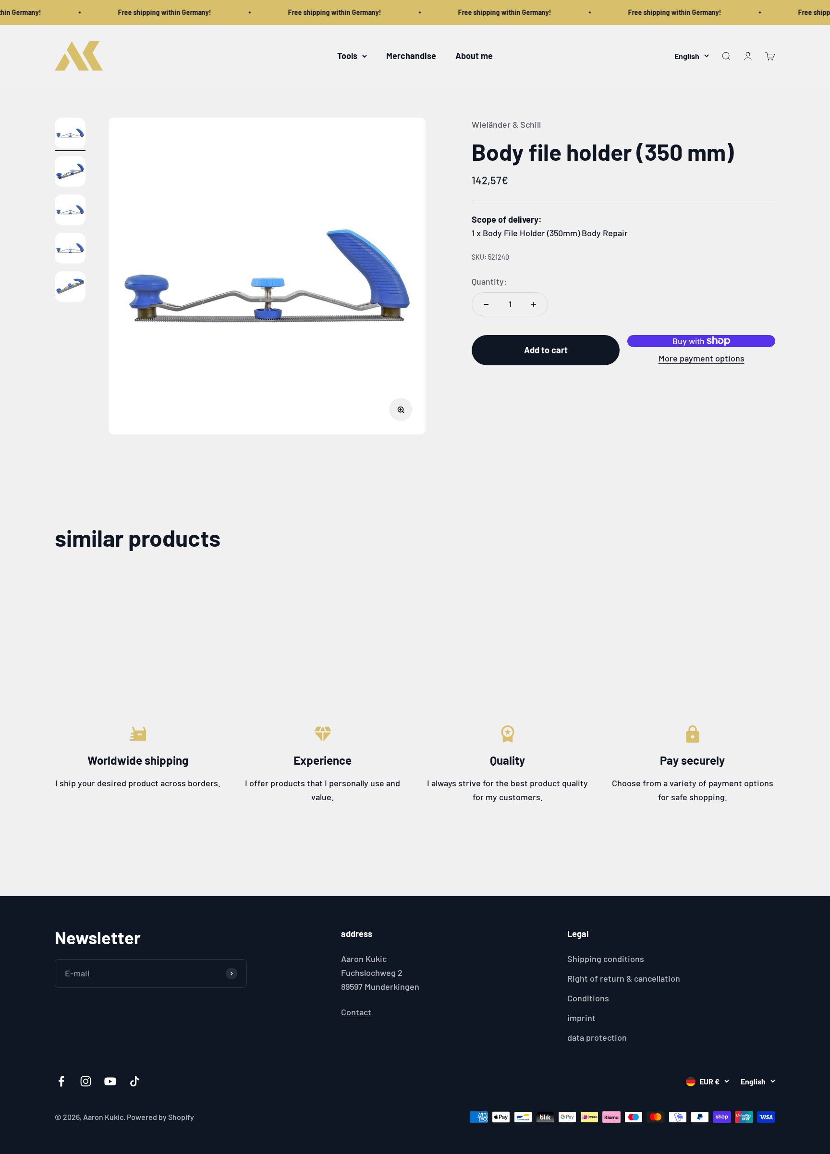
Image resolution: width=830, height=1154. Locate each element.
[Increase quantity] (534, 304)
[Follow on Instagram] (85, 1081)
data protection (597, 1037)
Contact (356, 1012)
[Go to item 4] (70, 249)
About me (474, 55)
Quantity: (489, 281)
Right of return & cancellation (623, 978)
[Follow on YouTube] (110, 1081)
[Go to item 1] (70, 134)
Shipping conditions (605, 958)
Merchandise (411, 55)
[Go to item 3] (70, 211)
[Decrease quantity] (486, 304)
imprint (581, 1017)
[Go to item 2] (70, 173)
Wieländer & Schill (506, 124)
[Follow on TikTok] (134, 1081)
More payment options (702, 358)
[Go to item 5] (70, 288)
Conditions (588, 998)
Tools (347, 55)
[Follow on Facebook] (61, 1081)
